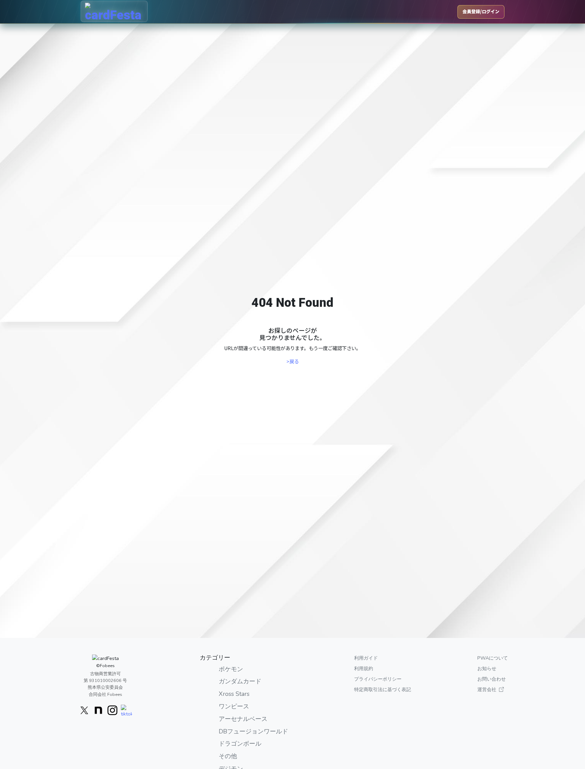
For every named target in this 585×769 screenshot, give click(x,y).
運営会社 (486, 689)
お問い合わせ (491, 679)
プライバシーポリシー (378, 679)
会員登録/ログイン (480, 11)
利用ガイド (366, 658)
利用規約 (363, 668)
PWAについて (492, 658)
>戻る (292, 361)
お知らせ (486, 668)
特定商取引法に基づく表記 (382, 689)
